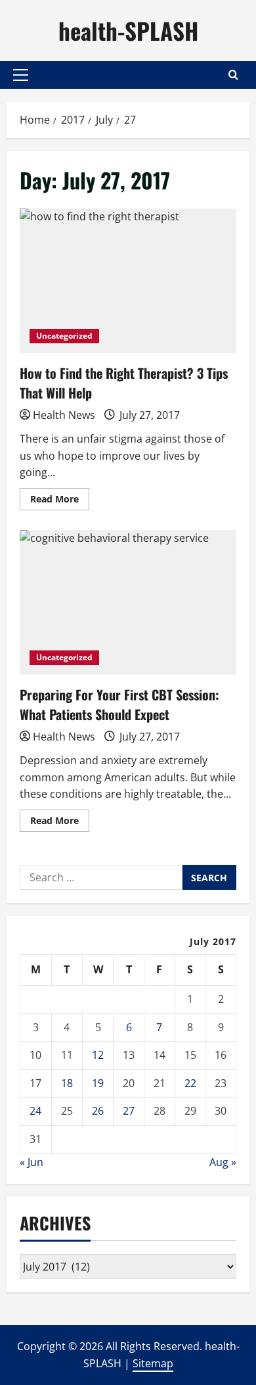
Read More (59, 501)
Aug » (222, 1162)
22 (190, 1083)
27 (129, 1111)
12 (98, 1055)
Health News (64, 415)
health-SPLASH (128, 30)
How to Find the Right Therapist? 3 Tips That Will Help (128, 280)
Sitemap (153, 1363)
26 (98, 1111)
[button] (21, 75)
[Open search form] (233, 74)
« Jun (31, 1162)
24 (35, 1111)
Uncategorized (64, 335)
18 (67, 1083)
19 (98, 1083)
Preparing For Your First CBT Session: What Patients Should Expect (128, 602)
